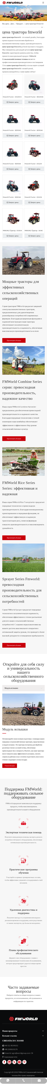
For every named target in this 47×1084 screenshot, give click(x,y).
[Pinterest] (24, 1062)
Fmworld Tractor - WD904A (12, 130)
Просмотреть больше (14, 340)
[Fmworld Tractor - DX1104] (34, 151)
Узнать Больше (10, 766)
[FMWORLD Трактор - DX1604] (12, 218)
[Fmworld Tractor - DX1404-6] (12, 84)
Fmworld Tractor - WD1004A (34, 97)
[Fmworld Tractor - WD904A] (12, 118)
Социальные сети (10, 1057)
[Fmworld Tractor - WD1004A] (34, 84)
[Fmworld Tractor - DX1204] (34, 185)
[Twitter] (14, 1062)
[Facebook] (4, 1062)
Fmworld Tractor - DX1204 (33, 197)
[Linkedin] (9, 1062)
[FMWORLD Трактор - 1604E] (34, 218)
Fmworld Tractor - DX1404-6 (12, 97)
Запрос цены (13, 102)
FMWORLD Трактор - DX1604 (12, 231)
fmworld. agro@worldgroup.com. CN (18, 1053)
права (24, 1075)
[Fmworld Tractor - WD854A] (12, 185)
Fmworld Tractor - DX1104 (33, 164)
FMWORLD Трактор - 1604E (34, 231)
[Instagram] (19, 1062)
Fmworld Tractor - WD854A (12, 197)
